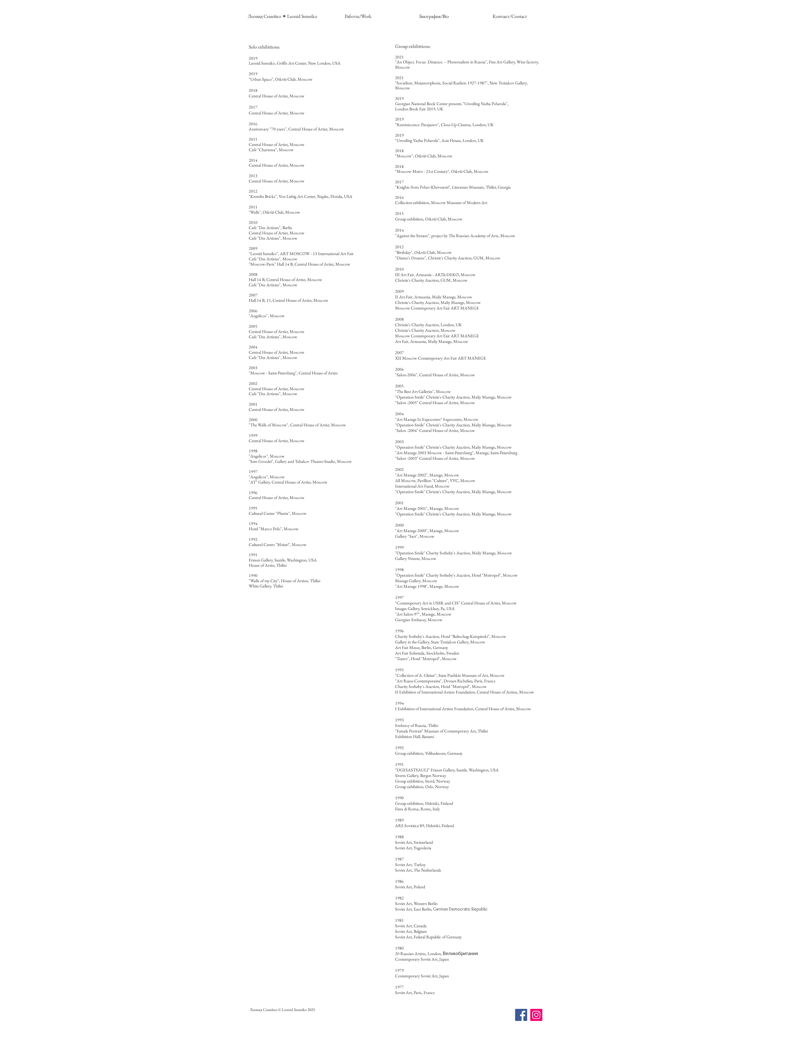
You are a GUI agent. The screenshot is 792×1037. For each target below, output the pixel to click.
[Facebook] (521, 1015)
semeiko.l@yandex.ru (290, 1020)
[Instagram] (536, 1015)
